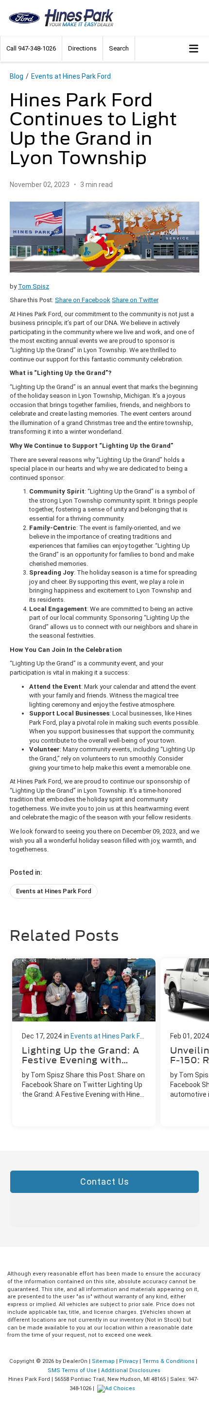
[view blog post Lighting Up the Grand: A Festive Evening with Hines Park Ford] (84, 1042)
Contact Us (104, 1181)
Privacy (128, 1361)
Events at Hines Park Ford (71, 76)
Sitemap (103, 1361)
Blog (16, 76)
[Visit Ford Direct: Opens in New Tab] (117, 1388)
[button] (31, 48)
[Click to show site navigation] (194, 48)
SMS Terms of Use (72, 1370)
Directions (82, 48)
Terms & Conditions (168, 1361)
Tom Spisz (33, 286)
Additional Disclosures (130, 1370)
